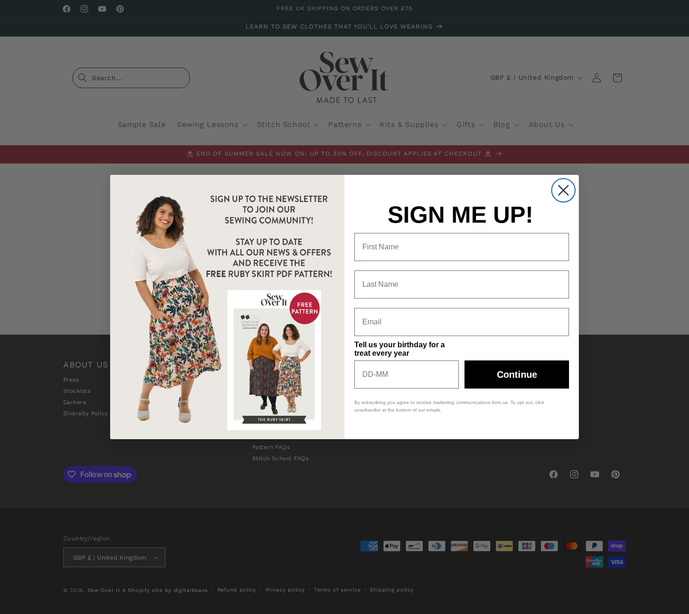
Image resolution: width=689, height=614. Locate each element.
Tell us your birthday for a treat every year (399, 349)
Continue (517, 374)
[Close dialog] (563, 190)
